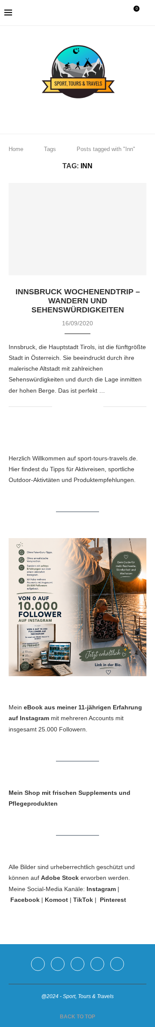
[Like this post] (58, 406)
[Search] (146, 12)
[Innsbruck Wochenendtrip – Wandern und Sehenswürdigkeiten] (77, 229)
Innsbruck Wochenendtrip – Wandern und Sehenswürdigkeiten (78, 300)
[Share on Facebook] (69, 406)
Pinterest (113, 899)
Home (16, 149)
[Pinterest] (77, 113)
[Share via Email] (96, 406)
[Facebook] (53, 113)
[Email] (89, 113)
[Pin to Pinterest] (87, 406)
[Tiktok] (101, 113)
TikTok (83, 899)
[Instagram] (65, 113)
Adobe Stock (60, 877)
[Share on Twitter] (78, 406)
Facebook (25, 899)
